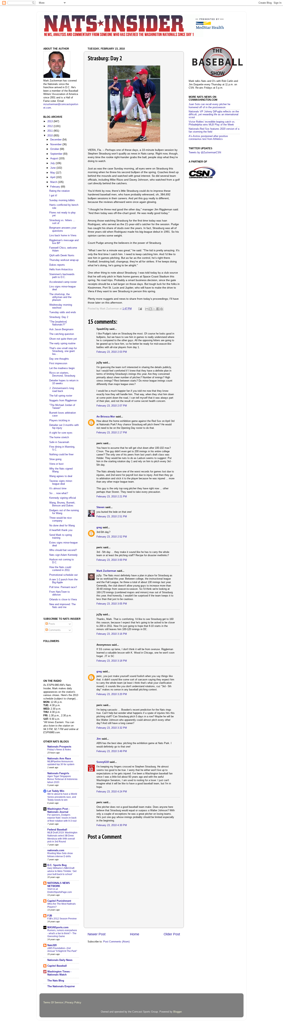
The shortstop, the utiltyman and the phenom (60, 297)
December (56, 139)
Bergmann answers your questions (62, 229)
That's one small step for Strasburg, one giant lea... (63, 351)
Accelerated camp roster (63, 282)
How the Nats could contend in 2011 (60, 568)
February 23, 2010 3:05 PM (111, 603)
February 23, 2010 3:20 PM (111, 694)
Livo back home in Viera (62, 235)
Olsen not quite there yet (63, 339)
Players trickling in (59, 420)
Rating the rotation (59, 191)
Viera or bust (56, 464)
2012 (50, 126)
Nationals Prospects (59, 746)
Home (134, 934)
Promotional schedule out (63, 575)
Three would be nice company (60, 519)
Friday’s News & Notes (59, 749)
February (55, 186)
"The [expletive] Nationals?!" (58, 323)
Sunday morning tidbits (62, 200)
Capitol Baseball (57, 966)
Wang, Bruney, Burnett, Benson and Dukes (62, 504)
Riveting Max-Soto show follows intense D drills (60, 855)
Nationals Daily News (59, 960)
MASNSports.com (58, 927)
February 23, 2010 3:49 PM (111, 751)
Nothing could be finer (61, 454)
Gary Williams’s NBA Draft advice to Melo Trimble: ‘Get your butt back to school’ (61, 871)
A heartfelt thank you (60, 530)
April (53, 177)
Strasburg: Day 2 (58, 317)
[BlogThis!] (150, 309)
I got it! (53, 195)
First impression (58, 363)
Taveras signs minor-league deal (61, 482)
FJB (49, 915)
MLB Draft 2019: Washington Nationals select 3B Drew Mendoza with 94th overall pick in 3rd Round (62, 837)
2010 (50, 135)
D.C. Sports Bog (57, 865)
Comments (54, 630)
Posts (51, 624)
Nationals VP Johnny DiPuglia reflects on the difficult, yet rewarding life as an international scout (214, 114)
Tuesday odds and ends (62, 312)
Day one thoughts (59, 358)
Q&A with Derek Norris (61, 255)
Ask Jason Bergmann (61, 329)
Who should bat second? (63, 550)
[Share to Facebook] (158, 309)
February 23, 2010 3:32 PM (111, 728)
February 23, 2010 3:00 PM (111, 560)
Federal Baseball (57, 829)
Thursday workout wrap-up (64, 260)
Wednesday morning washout (60, 306)
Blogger (177, 1011)
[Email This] (147, 309)
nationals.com (55, 850)
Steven (100, 507)
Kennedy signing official (62, 498)
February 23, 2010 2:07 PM (111, 405)
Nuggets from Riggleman (63, 400)
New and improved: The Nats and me (62, 606)
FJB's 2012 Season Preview (62, 918)
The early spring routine (62, 343)
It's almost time (57, 488)
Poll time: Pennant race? (63, 587)
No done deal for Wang (62, 525)
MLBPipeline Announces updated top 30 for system (60, 763)
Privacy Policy (73, 1002)
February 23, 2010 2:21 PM (111, 496)
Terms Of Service (53, 1002)
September (56, 154)
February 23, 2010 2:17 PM (111, 432)
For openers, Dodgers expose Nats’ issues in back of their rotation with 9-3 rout (61, 818)
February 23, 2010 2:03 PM (111, 352)
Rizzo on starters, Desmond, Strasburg (62, 374)
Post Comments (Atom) (116, 941)
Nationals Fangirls (58, 773)
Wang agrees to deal (60, 476)
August (54, 158)
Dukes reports (57, 265)
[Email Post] (140, 308)
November (56, 144)
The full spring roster (60, 395)
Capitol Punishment (59, 901)
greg (99, 527)
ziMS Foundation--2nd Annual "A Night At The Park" (62, 950)
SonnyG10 (102, 762)
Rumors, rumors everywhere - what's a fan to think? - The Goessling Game (62, 933)
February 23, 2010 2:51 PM (111, 516)
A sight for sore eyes (60, 432)
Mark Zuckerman (106, 571)
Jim (98, 738)
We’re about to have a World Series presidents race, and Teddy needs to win (62, 797)
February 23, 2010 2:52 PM (111, 536)
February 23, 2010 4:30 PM (111, 825)
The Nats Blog (55, 980)
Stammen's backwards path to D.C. (62, 276)
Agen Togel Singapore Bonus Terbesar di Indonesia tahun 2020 (62, 779)
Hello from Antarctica (61, 269)
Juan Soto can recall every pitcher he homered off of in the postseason (209, 106)
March (54, 182)
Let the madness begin (62, 368)
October (55, 149)
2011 (50, 130)
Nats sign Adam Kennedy (63, 555)
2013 (50, 121)
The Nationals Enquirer (61, 986)
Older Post (172, 934)
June (53, 168)
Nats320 (52, 945)
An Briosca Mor (105, 416)
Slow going (55, 459)
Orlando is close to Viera (63, 599)
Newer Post (96, 934)
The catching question (61, 334)
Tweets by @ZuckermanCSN (205, 152)
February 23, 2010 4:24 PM (111, 791)
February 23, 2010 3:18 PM (111, 660)
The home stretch (59, 437)
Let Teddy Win (55, 791)
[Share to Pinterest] (161, 309)
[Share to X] (154, 309)
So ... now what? (58, 493)
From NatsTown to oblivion (59, 593)
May (53, 172)
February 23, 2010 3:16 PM (111, 634)
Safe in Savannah (59, 442)
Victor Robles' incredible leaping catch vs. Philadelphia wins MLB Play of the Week (212, 123)
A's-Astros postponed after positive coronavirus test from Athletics (208, 137)
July (53, 163)
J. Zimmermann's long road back (61, 389)
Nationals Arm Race (59, 758)
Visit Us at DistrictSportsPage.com (59, 890)
